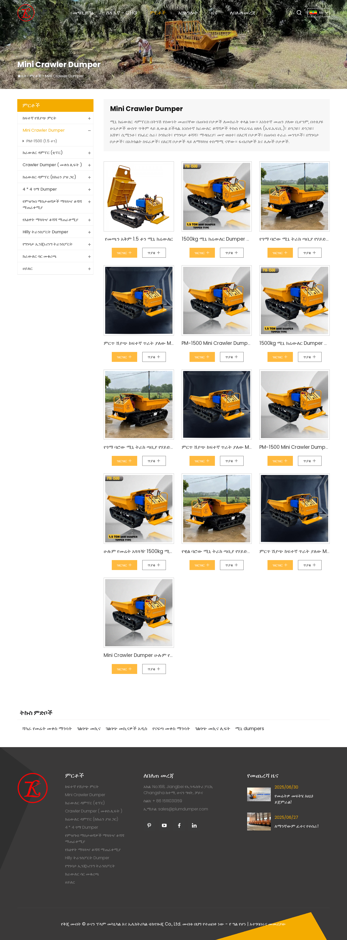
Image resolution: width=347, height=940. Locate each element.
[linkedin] (194, 825)
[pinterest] (149, 825)
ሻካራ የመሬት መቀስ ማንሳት (47, 728)
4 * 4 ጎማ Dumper (40, 189)
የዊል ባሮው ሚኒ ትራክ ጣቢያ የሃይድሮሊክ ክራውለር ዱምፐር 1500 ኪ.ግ (247, 551)
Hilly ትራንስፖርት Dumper (45, 232)
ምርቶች (158, 12)
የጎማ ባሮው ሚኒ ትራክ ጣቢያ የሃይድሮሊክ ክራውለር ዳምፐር (159, 447)
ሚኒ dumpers (249, 728)
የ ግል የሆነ (237, 924)
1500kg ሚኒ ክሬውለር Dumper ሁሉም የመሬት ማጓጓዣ (236, 239)
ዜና (214, 12)
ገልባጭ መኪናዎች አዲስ (126, 728)
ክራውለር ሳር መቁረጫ (40, 256)
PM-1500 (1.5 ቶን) (41, 141)
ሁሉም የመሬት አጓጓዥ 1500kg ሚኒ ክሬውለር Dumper (157, 551)
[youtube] (164, 825)
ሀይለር (28, 268)
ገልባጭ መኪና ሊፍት (212, 728)
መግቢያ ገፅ (83, 12)
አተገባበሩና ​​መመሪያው (268, 924)
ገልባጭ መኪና (89, 728)
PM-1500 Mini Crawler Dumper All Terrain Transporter (244, 343)
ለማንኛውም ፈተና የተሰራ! (297, 826)
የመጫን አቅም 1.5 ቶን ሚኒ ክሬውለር (139, 239)
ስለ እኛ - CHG (121, 12)
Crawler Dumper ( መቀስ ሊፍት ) (52, 165)
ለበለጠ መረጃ (243, 12)
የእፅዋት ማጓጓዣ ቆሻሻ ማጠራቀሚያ (50, 220)
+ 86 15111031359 (167, 801)
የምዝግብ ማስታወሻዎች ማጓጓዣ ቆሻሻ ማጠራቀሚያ (52, 204)
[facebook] (179, 825)
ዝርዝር (122, 252)
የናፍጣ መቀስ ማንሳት (171, 728)
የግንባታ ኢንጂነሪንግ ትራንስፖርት (48, 244)
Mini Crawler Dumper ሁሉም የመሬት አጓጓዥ (150, 655)
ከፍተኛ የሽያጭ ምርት (39, 118)
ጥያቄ (152, 252)
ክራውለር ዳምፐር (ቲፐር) (43, 153)
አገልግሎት (188, 12)
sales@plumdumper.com (183, 809)
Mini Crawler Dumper (64, 76)
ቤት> (25, 76)
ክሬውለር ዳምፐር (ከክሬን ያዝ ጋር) (49, 177)
